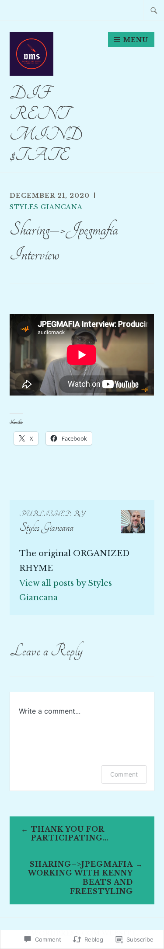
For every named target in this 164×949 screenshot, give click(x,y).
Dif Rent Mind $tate (46, 124)
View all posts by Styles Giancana (65, 590)
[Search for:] (154, 10)
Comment (124, 774)
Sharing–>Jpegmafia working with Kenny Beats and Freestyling (80, 878)
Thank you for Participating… (69, 834)
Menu (135, 40)
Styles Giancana (46, 207)
